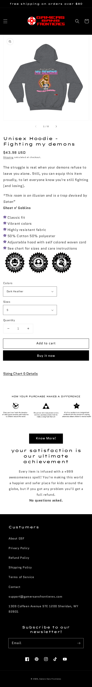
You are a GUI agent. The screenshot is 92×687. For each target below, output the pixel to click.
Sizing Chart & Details (20, 373)
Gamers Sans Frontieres (50, 679)
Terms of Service (21, 577)
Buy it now (46, 355)
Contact (14, 587)
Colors (7, 283)
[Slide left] (36, 126)
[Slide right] (56, 126)
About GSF (16, 538)
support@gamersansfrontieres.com (35, 596)
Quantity (9, 320)
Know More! (46, 438)
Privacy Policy (19, 548)
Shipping (8, 157)
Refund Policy (19, 558)
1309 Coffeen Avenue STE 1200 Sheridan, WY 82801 (44, 609)
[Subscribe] (78, 643)
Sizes (6, 302)
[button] (5, 21)
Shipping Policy (20, 567)
